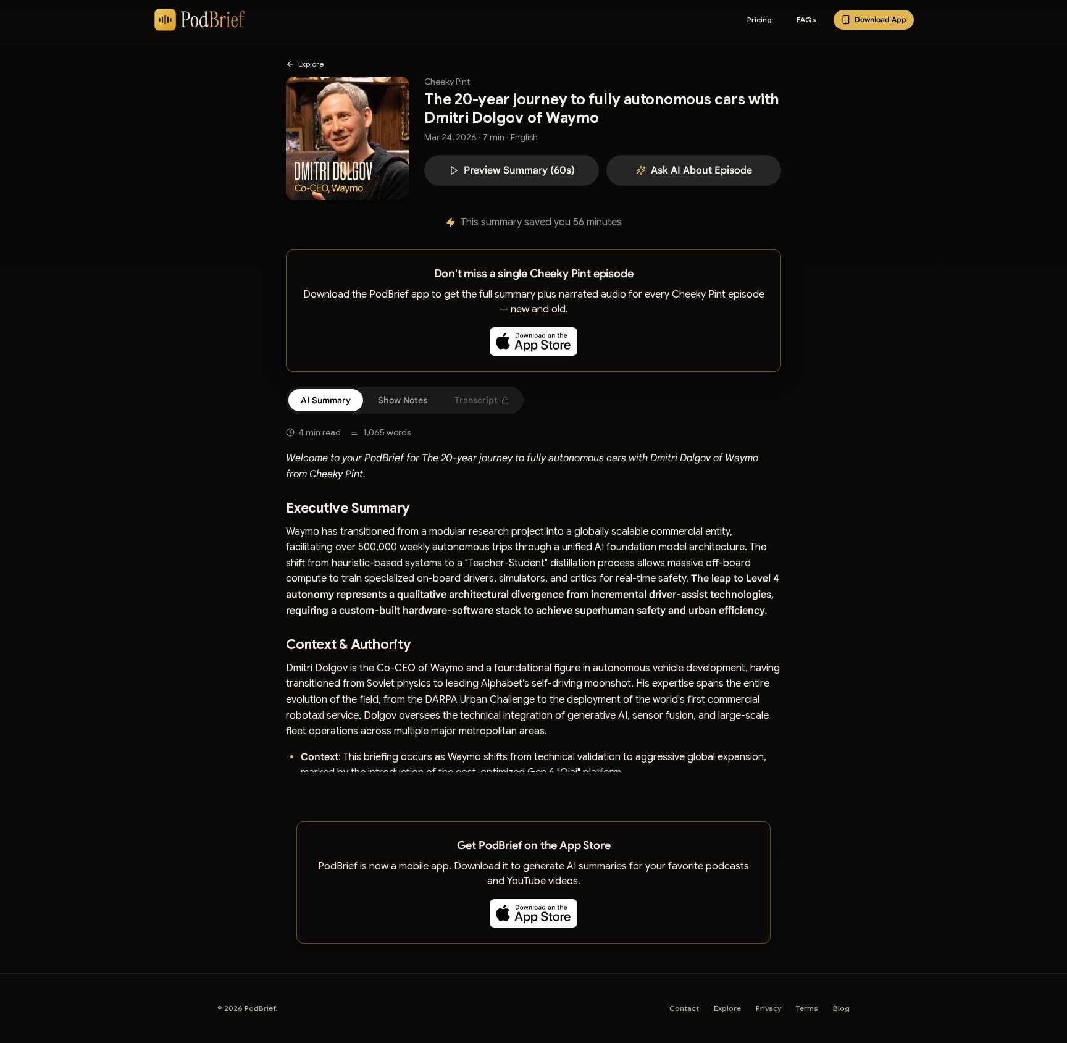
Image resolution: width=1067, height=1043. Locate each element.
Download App (880, 19)
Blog (841, 1008)
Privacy (768, 1008)
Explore (727, 1008)
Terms (807, 1008)
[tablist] (405, 400)
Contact (684, 1008)
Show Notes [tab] (402, 400)
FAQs (806, 19)
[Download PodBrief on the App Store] (533, 341)
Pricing (759, 19)
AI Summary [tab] (326, 400)
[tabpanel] (533, 593)
